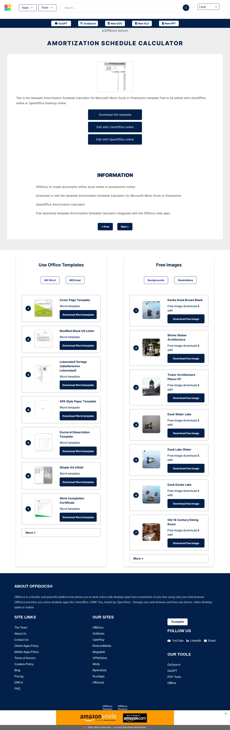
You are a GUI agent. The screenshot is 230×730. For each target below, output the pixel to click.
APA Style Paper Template (78, 401)
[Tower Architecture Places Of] (152, 395)
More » (31, 532)
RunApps (99, 676)
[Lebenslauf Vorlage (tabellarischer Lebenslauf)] (44, 382)
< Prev (105, 226)
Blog (17, 670)
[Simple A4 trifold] (44, 483)
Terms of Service (25, 658)
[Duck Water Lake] (152, 432)
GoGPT (172, 670)
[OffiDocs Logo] (8, 8)
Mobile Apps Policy (26, 651)
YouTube (178, 640)
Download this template (115, 114)
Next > (125, 226)
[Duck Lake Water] (152, 467)
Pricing (18, 676)
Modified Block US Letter (77, 331)
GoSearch (173, 664)
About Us (20, 633)
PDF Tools (174, 676)
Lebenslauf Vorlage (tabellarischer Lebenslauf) (73, 366)
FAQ (17, 688)
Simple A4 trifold (71, 467)
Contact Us (21, 639)
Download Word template (78, 314)
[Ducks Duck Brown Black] (152, 318)
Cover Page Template (75, 300)
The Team (20, 627)
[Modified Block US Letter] (44, 346)
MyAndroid (99, 670)
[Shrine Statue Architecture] (152, 355)
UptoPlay (98, 639)
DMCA (18, 682)
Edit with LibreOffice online (115, 127)
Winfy (96, 664)
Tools (45, 7)
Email (212, 640)
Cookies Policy (24, 664)
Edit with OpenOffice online (115, 139)
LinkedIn (195, 640)
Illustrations (185, 280)
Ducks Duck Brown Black (185, 300)
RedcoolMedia (102, 645)
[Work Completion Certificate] (44, 516)
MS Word (50, 280)
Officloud (98, 682)
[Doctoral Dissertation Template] (44, 450)
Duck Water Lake (179, 414)
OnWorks (98, 633)
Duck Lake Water (179, 449)
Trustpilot (177, 621)
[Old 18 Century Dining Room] (152, 540)
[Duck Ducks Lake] (152, 502)
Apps (25, 7)
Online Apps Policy (26, 645)
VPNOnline (100, 658)
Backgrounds (156, 280)
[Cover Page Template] (44, 316)
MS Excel (75, 280)
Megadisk (99, 651)
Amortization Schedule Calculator (115, 43)
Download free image (186, 318)
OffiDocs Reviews (107, 707)
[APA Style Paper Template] (44, 417)
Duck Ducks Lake (179, 484)
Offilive (171, 683)
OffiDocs (98, 627)
